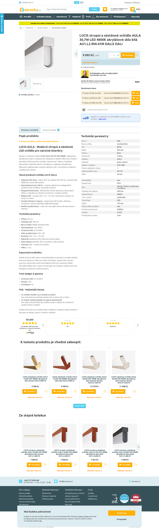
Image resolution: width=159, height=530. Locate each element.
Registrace (128, 2)
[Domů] (20, 28)
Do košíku (129, 55)
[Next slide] (76, 54)
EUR (81, 2)
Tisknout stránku (88, 67)
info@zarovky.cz (27, 2)
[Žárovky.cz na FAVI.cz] (136, 498)
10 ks (137, 103)
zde (40, 521)
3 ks (137, 93)
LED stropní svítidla (59, 28)
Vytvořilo (134, 527)
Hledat (94, 9)
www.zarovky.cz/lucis (102, 81)
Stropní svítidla (42, 28)
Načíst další (79, 406)
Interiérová (29, 28)
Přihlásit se (136, 2)
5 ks (137, 98)
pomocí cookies (83, 516)
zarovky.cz (135, 481)
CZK (76, 2)
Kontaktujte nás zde (98, 75)
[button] (136, 447)
